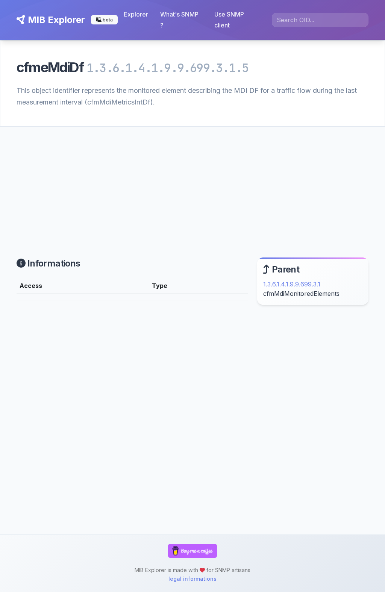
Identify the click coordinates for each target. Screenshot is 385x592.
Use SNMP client (229, 20)
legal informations (192, 578)
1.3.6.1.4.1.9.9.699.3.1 (291, 284)
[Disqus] (132, 410)
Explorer (136, 14)
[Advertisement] (192, 183)
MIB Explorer (55, 19)
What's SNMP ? (179, 20)
